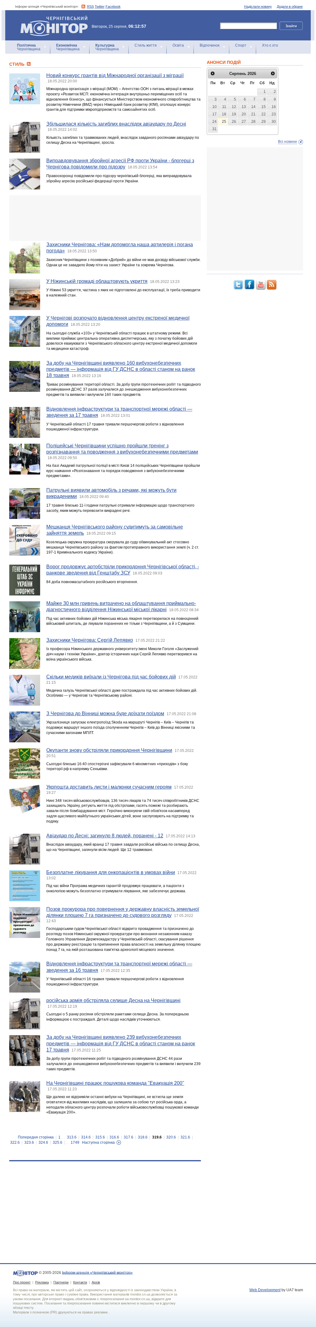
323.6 (29, 1142)
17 (214, 114)
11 (224, 107)
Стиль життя (146, 45)
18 (224, 114)
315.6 (100, 1137)
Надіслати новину (258, 6)
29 (263, 121)
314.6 (86, 1137)
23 (274, 114)
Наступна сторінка (98, 1142)
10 (214, 107)
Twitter (100, 6)
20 (244, 114)
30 (274, 121)
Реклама (42, 1282)
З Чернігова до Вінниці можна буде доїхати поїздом (105, 713)
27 (244, 121)
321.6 (185, 1137)
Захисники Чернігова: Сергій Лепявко (89, 640)
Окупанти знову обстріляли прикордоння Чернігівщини (109, 750)
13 (244, 107)
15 (263, 107)
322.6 (15, 1142)
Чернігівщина (28, 47)
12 (234, 107)
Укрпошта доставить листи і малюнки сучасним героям (109, 787)
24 (214, 121)
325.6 (57, 1142)
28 (253, 121)
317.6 (128, 1137)
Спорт (240, 45)
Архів (96, 1282)
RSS (90, 6)
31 (214, 129)
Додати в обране (290, 6)
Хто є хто (270, 45)
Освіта (178, 45)
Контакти (80, 1282)
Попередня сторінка (36, 1137)
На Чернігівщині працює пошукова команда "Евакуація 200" (115, 1083)
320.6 (171, 1137)
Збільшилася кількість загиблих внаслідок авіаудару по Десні (116, 123)
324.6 (43, 1142)
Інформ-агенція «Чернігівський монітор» (51, 18)
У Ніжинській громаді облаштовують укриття (97, 281)
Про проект (22, 1282)
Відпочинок (209, 45)
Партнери (61, 1282)
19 (234, 114)
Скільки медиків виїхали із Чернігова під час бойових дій (111, 676)
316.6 (114, 1137)
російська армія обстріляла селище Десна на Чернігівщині (113, 1000)
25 (224, 121)
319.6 (157, 1137)
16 (274, 107)
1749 (75, 1142)
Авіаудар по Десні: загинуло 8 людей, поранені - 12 (104, 835)
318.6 (143, 1137)
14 (253, 107)
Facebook (113, 6)
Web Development (265, 1290)
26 (234, 121)
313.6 (72, 1137)
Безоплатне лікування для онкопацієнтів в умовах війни (110, 872)
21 (253, 114)
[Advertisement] (105, 218)
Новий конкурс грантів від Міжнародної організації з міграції (115, 75)
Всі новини (287, 141)
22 (263, 114)
